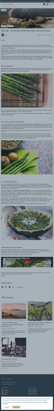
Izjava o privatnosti (30, 402)
